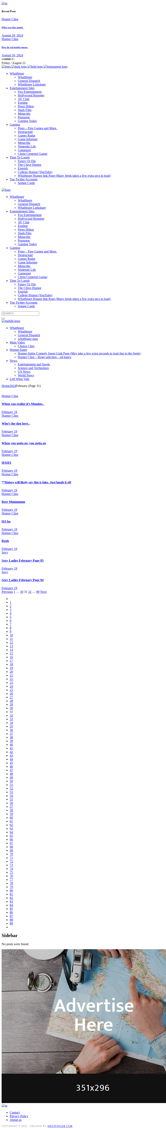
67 (11, 843)
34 (11, 722)
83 (11, 901)
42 (11, 752)
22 (11, 679)
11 (11, 639)
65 (11, 836)
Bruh (5, 541)
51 (11, 784)
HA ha (6, 521)
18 (11, 664)
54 (11, 795)
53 (11, 792)
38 (11, 737)
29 (11, 704)
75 (11, 872)
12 (11, 642)
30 (21, 591)
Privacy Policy (19, 1116)
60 (11, 817)
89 (37, 591)
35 (11, 726)
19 (11, 668)
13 (11, 646)
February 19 (9, 412)
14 (11, 649)
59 (11, 814)
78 (11, 883)
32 (29, 591)
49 (11, 777)
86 (11, 912)
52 (11, 788)
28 (11, 701)
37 (11, 733)
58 (11, 810)
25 (11, 690)
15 (11, 653)
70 (11, 854)
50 (11, 781)
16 (11, 657)
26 (11, 693)
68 (11, 846)
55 (11, 799)
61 (11, 821)
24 (11, 686)
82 (11, 898)
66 (11, 839)
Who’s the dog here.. (16, 423)
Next (43, 591)
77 (11, 879)
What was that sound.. (12, 27)
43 (11, 755)
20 (11, 671)
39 (11, 741)
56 (11, 803)
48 (11, 774)
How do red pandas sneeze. (15, 47)
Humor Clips (10, 19)
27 (11, 697)
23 (11, 682)
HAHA (6, 462)
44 (11, 759)
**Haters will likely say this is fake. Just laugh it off (36, 482)
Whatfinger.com (59, 1126)
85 (11, 908)
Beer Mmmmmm (13, 501)
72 (11, 861)
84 (11, 905)
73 (11, 865)
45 (11, 763)
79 (11, 887)
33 (11, 719)
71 (11, 857)
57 (11, 806)
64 (11, 832)
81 (11, 894)
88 (11, 919)
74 (11, 868)
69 (11, 850)
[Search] (3, 318)
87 (11, 916)
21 (11, 675)
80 (11, 890)
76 (11, 876)
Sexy (5, 552)
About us (15, 1120)
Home (6, 386)
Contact (15, 1112)
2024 (13, 386)
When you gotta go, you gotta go (24, 443)
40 (11, 744)
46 (11, 766)
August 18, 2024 (12, 35)
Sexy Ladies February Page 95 (23, 560)
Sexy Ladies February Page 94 (23, 580)
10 (11, 635)
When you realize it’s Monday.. (23, 404)
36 (11, 730)
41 (11, 748)
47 (11, 770)
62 (11, 825)
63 (11, 828)
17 (11, 660)
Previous (7, 591)
